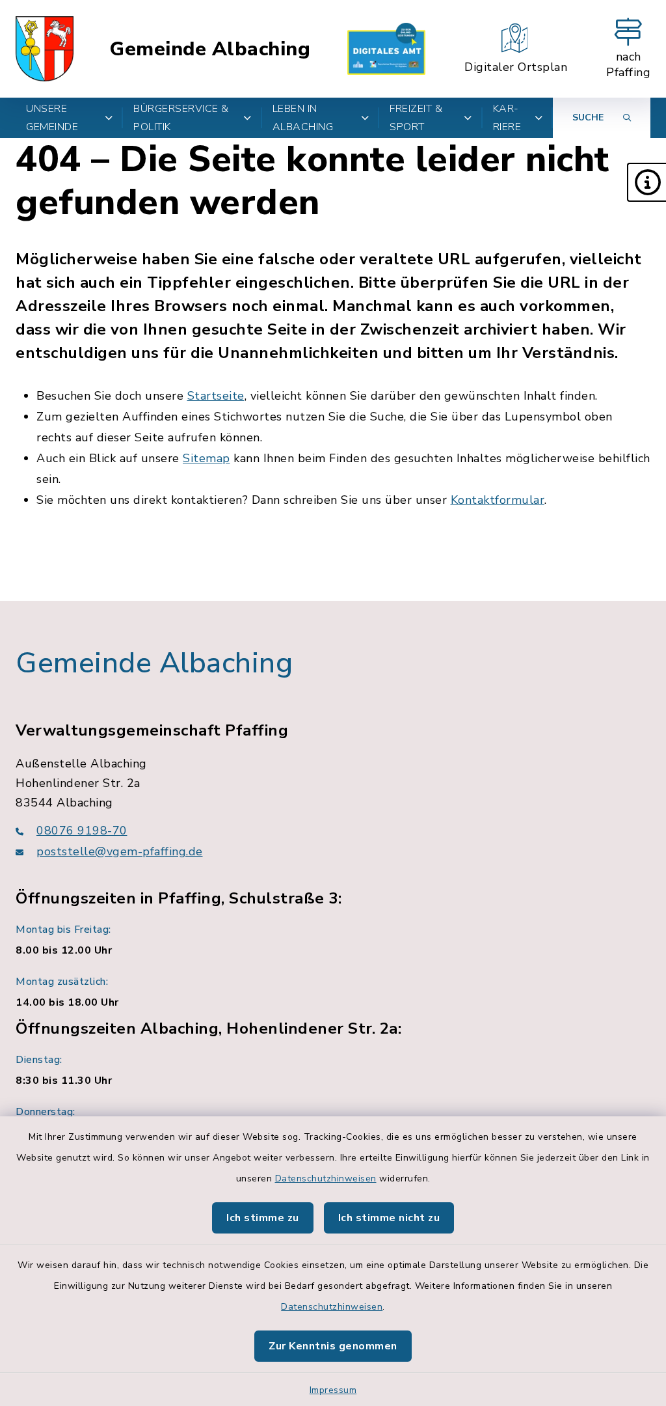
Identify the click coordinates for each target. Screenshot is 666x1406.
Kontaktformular (498, 500)
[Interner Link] (386, 49)
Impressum (333, 1390)
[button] (646, 182)
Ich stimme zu (262, 1218)
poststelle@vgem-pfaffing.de (119, 851)
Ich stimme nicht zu (389, 1218)
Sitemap (206, 458)
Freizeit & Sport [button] (416, 118)
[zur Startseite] (44, 49)
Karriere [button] (507, 118)
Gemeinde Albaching (209, 49)
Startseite (216, 396)
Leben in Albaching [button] (303, 118)
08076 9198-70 (81, 830)
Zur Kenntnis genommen (333, 1346)
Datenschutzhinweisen (326, 1178)
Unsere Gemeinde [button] (52, 118)
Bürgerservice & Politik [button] (181, 118)
